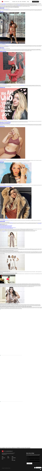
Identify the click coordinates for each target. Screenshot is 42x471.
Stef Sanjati (2, 161)
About (20, 1)
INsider (28, 1)
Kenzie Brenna (2, 126)
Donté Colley (2, 8)
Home (2, 456)
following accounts (3, 4)
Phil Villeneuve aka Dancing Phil (5, 122)
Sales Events (14, 1)
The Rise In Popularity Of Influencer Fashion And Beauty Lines (6, 228)
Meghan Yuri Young (3, 51)
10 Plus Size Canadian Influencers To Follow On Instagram (6, 225)
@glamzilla (3, 219)
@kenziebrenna (4, 159)
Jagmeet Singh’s (11, 222)
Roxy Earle (1, 11)
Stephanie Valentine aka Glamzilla (5, 186)
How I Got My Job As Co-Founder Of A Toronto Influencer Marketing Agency (8, 227)
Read (16, 1)
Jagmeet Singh (2, 221)
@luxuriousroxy (4, 44)
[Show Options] (37, 459)
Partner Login (13, 460)
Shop (18, 1)
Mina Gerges (2, 47)
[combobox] (30, 459)
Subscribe (29, 463)
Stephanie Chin (2, 87)
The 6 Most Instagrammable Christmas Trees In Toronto (6, 226)
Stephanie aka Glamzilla (6, 220)
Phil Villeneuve (1, 124)
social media (4, 3)
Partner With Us (24, 1)
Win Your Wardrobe (35, 1)
